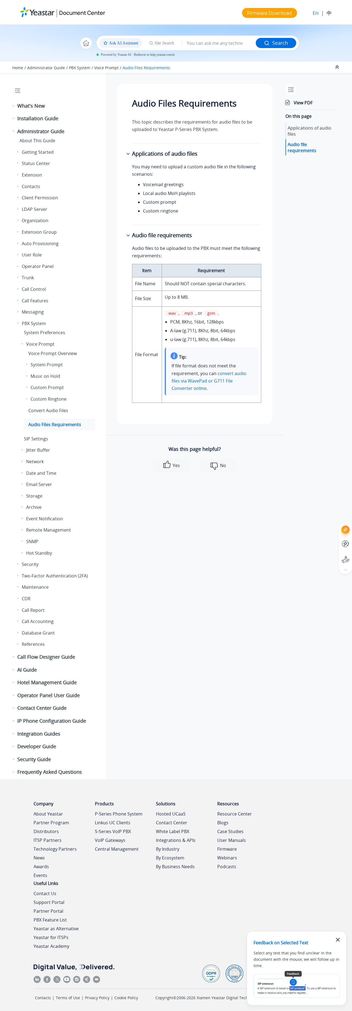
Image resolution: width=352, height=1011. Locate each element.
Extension (32, 175)
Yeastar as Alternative (56, 929)
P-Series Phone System (118, 814)
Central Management (117, 849)
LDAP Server (34, 209)
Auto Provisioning (40, 244)
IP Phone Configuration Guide (51, 720)
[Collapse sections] (338, 67)
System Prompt (47, 365)
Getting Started (38, 152)
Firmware (227, 849)
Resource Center (234, 814)
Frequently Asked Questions (49, 772)
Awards (41, 867)
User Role (32, 255)
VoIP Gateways (110, 840)
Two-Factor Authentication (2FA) (55, 576)
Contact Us (45, 893)
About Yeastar (48, 814)
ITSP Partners (48, 840)
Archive (34, 507)
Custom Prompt (47, 387)
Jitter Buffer (38, 450)
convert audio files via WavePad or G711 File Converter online (209, 380)
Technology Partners (55, 849)
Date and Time (41, 473)
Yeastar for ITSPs (51, 937)
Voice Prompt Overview (52, 353)
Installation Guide (37, 118)
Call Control (34, 289)
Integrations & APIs (176, 840)
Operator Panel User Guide (48, 695)
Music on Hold (45, 376)
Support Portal (335, 555)
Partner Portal (48, 911)
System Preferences (44, 332)
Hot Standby (39, 553)
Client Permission (40, 198)
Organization (35, 220)
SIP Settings (36, 439)
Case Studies (230, 831)
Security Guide (34, 759)
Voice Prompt (106, 67)
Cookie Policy (126, 997)
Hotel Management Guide (47, 682)
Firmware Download (269, 13)
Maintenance (35, 587)
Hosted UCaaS (171, 814)
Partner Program (51, 823)
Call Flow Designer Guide (46, 656)
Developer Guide (36, 746)
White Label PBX (172, 831)
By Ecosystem (170, 858)
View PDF (303, 103)
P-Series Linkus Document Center (335, 539)
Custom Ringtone (49, 399)
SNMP (32, 541)
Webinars (227, 858)
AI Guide (27, 669)
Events (40, 875)
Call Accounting (38, 621)
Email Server (39, 484)
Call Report (33, 610)
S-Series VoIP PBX (113, 831)
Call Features (35, 301)
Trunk (28, 278)
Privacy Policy (97, 997)
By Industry (167, 849)
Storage (34, 496)
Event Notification (44, 519)
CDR (26, 599)
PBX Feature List (50, 920)
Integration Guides (38, 733)
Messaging (33, 312)
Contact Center (171, 823)
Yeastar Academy (51, 946)
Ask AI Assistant (335, 524)
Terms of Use (68, 997)
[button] (14, 106)
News (39, 858)
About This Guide (37, 141)
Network (35, 462)
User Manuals (231, 840)
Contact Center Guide (42, 708)
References (33, 644)
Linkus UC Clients (112, 823)
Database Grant (38, 633)
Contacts (31, 186)
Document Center (82, 12)
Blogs (223, 823)
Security (30, 564)
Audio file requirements (302, 147)
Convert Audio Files (48, 410)
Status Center (36, 163)
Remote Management (48, 530)
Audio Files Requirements (146, 67)
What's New (31, 105)
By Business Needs (175, 867)
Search (280, 43)
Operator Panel (38, 266)
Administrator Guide (46, 67)
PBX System (79, 67)
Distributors (46, 831)
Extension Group (39, 232)
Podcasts (226, 867)
